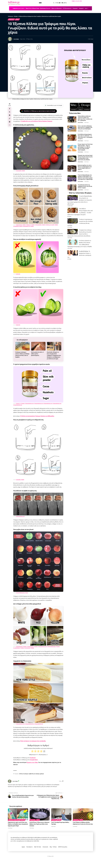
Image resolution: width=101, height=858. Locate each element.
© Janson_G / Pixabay (20, 403)
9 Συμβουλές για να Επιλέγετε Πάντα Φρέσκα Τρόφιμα (36, 121)
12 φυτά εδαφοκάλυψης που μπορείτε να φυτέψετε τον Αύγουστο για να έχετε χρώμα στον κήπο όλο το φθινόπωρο (85, 177)
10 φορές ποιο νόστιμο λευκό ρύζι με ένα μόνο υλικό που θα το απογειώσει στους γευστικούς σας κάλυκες (85, 157)
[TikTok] (64, 2)
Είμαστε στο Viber (32, 762)
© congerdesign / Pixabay (18, 648)
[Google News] (59, 2)
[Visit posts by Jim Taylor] (9, 781)
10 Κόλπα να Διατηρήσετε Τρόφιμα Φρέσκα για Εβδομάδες (37, 416)
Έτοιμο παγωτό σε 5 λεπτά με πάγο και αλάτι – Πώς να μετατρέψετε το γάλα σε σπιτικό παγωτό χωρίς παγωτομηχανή (85, 147)
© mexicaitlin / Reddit (20, 170)
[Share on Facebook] (9, 108)
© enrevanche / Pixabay (29, 648)
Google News (34, 759)
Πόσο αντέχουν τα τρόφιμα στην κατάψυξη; (33, 741)
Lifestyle (11, 19)
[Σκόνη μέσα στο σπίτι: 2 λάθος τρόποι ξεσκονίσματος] (38, 346)
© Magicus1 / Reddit (30, 224)
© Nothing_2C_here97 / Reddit (51, 224)
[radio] (32, 751)
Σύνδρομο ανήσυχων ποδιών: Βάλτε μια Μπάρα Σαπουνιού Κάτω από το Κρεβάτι (22, 354)
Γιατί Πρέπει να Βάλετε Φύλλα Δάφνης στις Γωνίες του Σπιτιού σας (83, 823)
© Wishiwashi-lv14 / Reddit (28, 226)
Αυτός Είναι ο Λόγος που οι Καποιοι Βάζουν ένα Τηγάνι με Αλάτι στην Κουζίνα (39, 824)
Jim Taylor (16, 39)
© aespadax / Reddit (20, 479)
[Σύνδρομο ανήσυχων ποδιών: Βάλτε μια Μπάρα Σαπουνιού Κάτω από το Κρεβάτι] (22, 346)
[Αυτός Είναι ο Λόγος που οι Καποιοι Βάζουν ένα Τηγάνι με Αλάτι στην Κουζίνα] (40, 814)
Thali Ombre (80, 122)
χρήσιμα (42, 773)
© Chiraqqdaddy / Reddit (40, 224)
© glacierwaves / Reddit (21, 224)
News (17, 19)
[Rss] (66, 2)
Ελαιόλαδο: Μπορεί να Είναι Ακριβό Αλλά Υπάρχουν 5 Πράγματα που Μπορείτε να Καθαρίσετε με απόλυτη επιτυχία (54, 355)
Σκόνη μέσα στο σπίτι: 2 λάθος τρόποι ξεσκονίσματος (37, 353)
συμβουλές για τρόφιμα (33, 773)
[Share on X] (9, 112)
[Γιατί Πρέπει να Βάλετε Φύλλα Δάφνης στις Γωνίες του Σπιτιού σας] (83, 814)
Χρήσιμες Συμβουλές (13, 820)
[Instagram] (61, 2)
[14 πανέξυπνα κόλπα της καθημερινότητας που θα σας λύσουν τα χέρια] (71, 187)
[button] (48, 2)
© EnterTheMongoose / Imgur (22, 592)
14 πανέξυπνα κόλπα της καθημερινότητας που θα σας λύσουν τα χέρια (85, 186)
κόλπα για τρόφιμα (23, 773)
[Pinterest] (62, 2)
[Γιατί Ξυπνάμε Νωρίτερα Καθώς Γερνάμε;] (61, 814)
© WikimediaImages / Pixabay (53, 646)
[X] (57, 2)
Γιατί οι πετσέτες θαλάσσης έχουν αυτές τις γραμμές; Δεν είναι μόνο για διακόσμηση (85, 127)
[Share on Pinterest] (9, 115)
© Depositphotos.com (29, 403)
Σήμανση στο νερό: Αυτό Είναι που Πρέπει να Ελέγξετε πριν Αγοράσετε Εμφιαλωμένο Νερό (18, 824)
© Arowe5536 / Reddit (17, 226)
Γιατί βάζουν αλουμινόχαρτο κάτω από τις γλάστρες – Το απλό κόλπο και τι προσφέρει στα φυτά (85, 136)
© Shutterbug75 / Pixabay (21, 646)
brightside (18, 274)
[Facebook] (56, 2)
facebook (33, 757)
